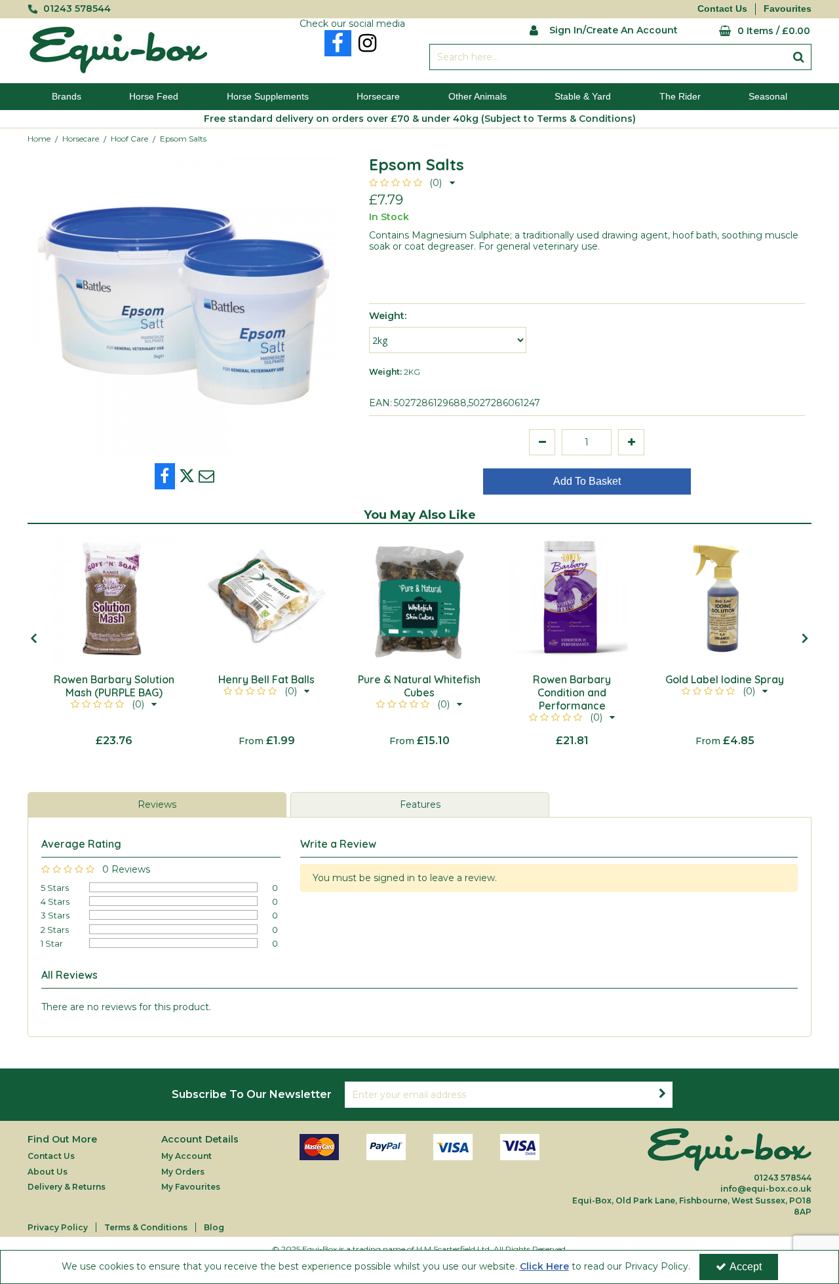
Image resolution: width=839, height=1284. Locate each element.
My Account (186, 1156)
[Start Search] (798, 57)
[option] (114, 642)
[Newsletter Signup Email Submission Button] (662, 1095)
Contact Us (722, 8)
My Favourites (190, 1187)
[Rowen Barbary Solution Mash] (113, 599)
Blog (214, 1227)
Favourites (787, 8)
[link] (337, 43)
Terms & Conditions (145, 1227)
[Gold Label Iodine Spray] (724, 599)
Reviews (157, 804)
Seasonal (768, 96)
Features (420, 804)
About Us (48, 1172)
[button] (412, 183)
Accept (746, 1266)
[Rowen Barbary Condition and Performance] (572, 599)
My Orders (183, 1172)
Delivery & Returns (67, 1187)
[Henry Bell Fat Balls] (266, 599)
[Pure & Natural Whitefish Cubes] (419, 599)
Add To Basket (587, 481)
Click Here (544, 1266)
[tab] (157, 805)
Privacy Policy (58, 1227)
